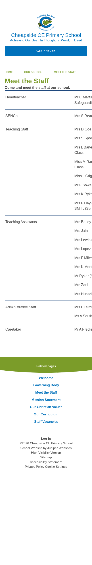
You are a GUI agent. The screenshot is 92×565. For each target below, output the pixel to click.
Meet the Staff (65, 72)
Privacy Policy (34, 466)
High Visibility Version (46, 452)
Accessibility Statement (46, 462)
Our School (33, 72)
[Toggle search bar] (74, 5)
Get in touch (45, 51)
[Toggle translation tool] (63, 5)
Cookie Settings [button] (56, 466)
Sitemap (46, 457)
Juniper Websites (59, 448)
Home (9, 72)
